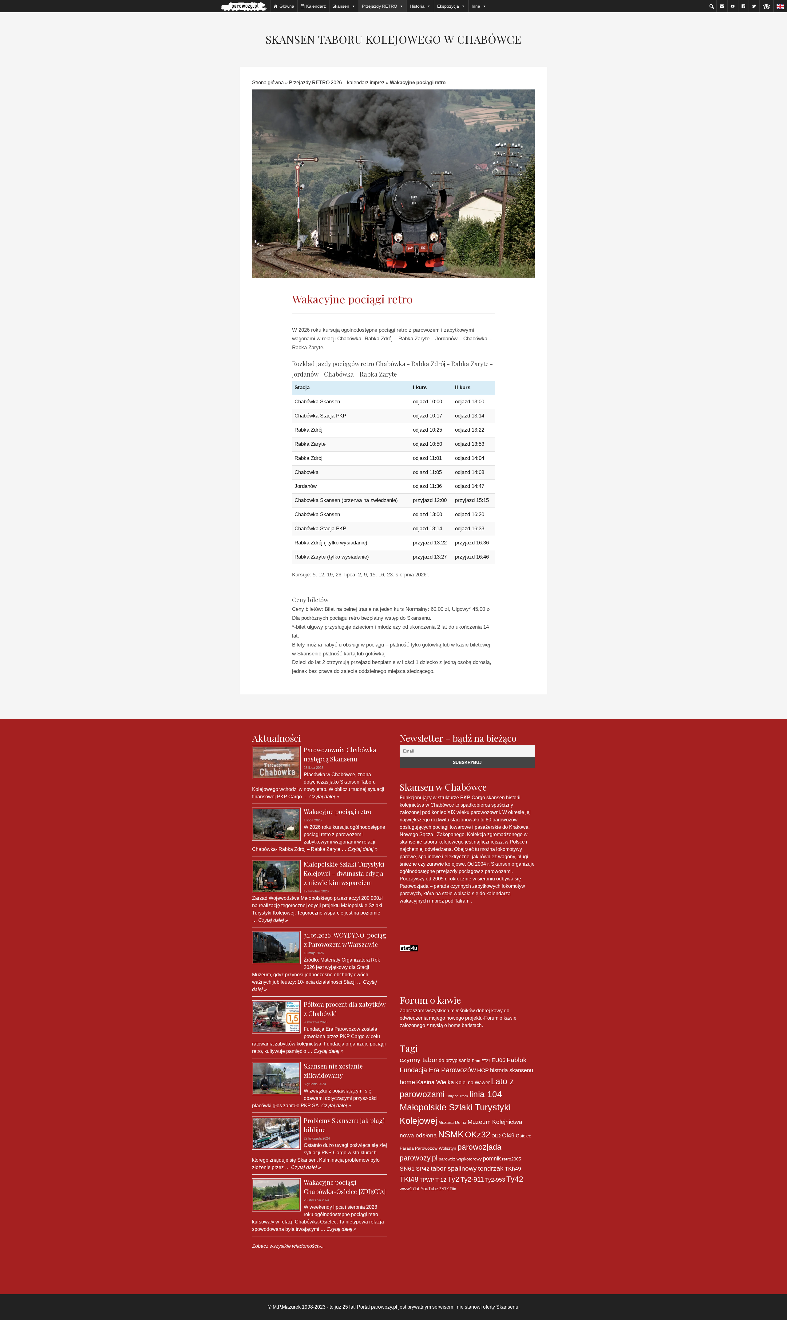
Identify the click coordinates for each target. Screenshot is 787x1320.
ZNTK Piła (447, 1189)
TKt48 (409, 1179)
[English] (780, 6)
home (407, 1082)
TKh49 (513, 1169)
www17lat (409, 1188)
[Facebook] (743, 6)
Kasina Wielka (435, 1082)
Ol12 (496, 1135)
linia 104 (485, 1094)
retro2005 (511, 1158)
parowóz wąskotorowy (460, 1158)
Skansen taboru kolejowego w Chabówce (393, 39)
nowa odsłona (418, 1135)
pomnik (492, 1158)
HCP (483, 1070)
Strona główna (268, 82)
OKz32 (477, 1134)
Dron (476, 1061)
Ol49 (508, 1135)
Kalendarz (316, 6)
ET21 (485, 1061)
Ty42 (514, 1179)
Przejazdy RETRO (379, 6)
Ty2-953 (495, 1180)
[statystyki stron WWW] (409, 947)
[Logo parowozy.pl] (244, 6)
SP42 (422, 1168)
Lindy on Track (457, 1096)
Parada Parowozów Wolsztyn (428, 1148)
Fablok (517, 1059)
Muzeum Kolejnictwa (495, 1122)
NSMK (451, 1134)
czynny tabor (418, 1059)
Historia (417, 6)
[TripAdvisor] (766, 6)
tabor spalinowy (454, 1168)
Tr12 (440, 1179)
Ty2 (453, 1179)
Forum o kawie (500, 1018)
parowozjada (479, 1147)
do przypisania (455, 1060)
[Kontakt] (722, 6)
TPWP (427, 1180)
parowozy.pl (418, 1158)
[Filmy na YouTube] (732, 6)
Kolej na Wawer (472, 1082)
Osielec (523, 1135)
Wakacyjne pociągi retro (337, 811)
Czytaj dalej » (323, 796)
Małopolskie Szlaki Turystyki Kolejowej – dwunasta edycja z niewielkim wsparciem (344, 873)
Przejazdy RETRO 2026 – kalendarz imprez (337, 82)
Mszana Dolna (452, 1122)
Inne (476, 6)
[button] (711, 6)
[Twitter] (754, 6)
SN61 (407, 1168)
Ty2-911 (472, 1179)
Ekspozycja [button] (448, 6)
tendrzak (491, 1168)
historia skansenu (511, 1070)
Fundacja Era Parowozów (438, 1070)
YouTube (429, 1188)
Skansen (340, 6)
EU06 (498, 1060)
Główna (286, 6)
